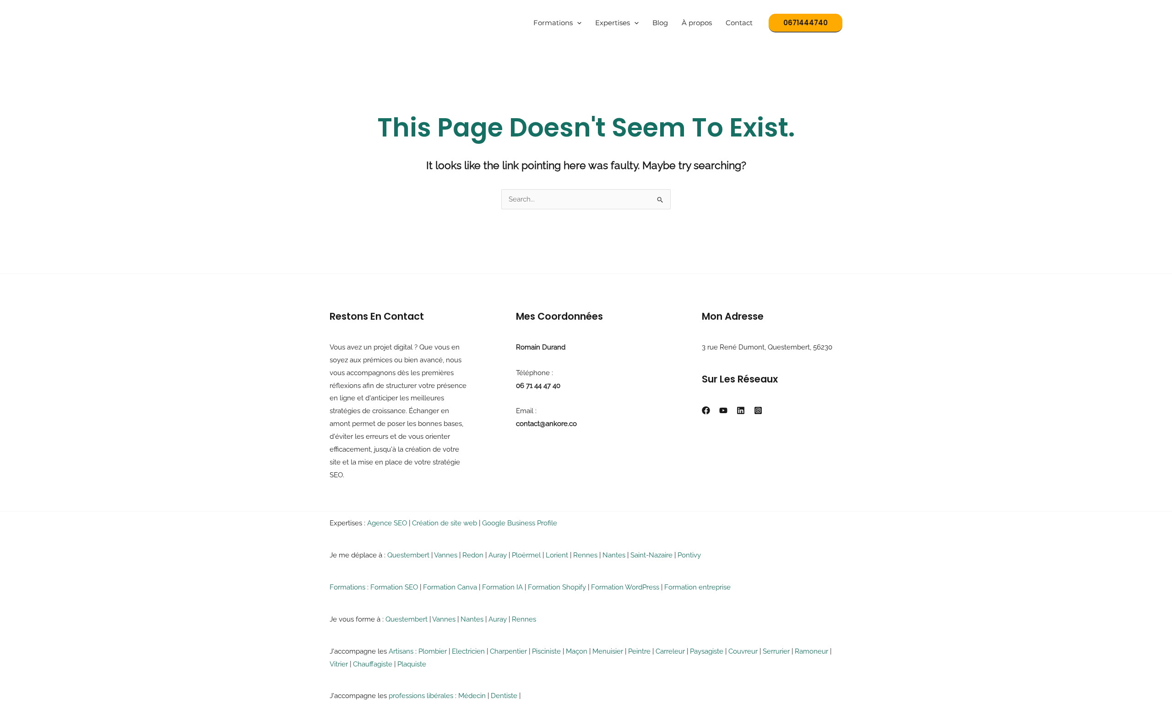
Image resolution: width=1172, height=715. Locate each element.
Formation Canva (450, 587)
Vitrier (339, 664)
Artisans (401, 651)
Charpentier (508, 651)
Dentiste (504, 696)
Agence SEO (387, 523)
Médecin (472, 696)
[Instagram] (758, 410)
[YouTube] (723, 410)
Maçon (576, 651)
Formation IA (502, 587)
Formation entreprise (697, 587)
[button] (577, 22)
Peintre (639, 651)
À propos (697, 22)
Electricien (468, 651)
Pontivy (689, 555)
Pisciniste (546, 651)
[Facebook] (706, 410)
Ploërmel (526, 555)
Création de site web (444, 523)
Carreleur (670, 651)
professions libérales (421, 696)
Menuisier (607, 651)
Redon (472, 555)
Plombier (432, 651)
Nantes (613, 555)
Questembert (408, 555)
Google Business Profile (519, 523)
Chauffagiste (372, 664)
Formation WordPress (625, 587)
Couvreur (743, 651)
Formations (553, 22)
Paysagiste (706, 651)
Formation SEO (394, 587)
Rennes (585, 555)
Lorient (557, 555)
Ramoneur (811, 651)
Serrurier (776, 651)
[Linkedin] (741, 410)
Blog (660, 22)
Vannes (445, 555)
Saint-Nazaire (651, 555)
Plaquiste (411, 664)
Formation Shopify (557, 587)
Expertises (612, 22)
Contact (739, 22)
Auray (497, 555)
